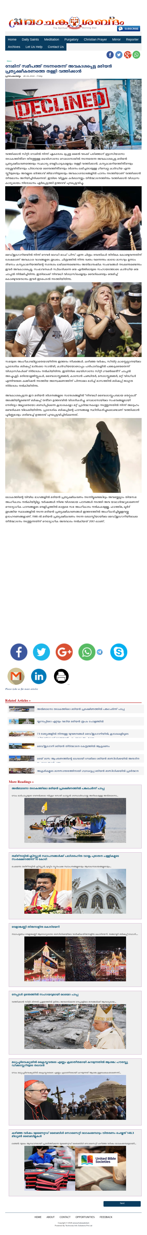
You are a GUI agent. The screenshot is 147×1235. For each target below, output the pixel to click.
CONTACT (65, 1217)
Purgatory (71, 39)
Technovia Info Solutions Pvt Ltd (78, 1226)
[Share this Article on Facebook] (16, 649)
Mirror (116, 39)
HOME (38, 1217)
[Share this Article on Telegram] (100, 649)
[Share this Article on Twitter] (39, 649)
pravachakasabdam (81, 1223)
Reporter (132, 39)
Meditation (51, 39)
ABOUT (51, 1217)
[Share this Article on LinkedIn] (36, 673)
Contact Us (56, 47)
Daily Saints (30, 39)
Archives (14, 47)
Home (12, 39)
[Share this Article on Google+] (62, 649)
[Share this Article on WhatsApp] (84, 649)
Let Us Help (34, 47)
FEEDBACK (106, 1217)
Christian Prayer (95, 39)
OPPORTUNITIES (85, 1217)
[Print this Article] (59, 673)
